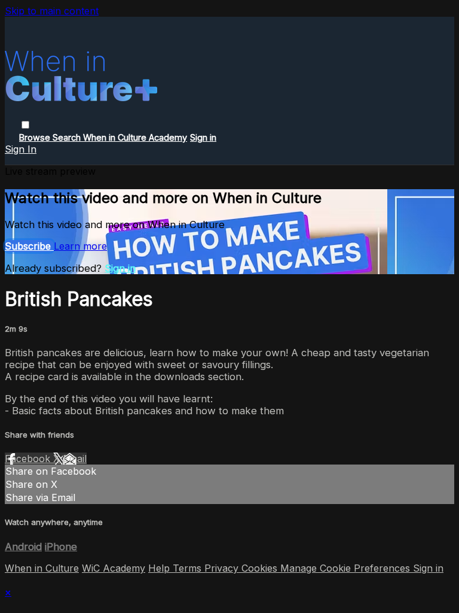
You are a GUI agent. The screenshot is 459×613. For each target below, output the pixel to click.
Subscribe (29, 246)
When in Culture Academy (135, 137)
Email (75, 459)
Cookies (260, 568)
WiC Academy (113, 568)
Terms (188, 568)
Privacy (222, 568)
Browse (36, 137)
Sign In (20, 149)
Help (160, 568)
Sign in (203, 137)
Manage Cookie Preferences (346, 568)
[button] (25, 125)
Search (68, 137)
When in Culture (42, 568)
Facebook (29, 459)
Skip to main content (52, 11)
